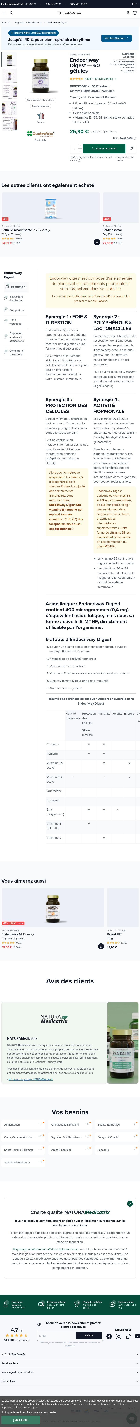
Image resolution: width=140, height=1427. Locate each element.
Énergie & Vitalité (108, 1137)
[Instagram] (118, 1337)
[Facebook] (109, 1337)
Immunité (103, 1150)
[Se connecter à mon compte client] (128, 13)
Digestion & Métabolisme (28, 22)
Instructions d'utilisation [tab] (16, 298)
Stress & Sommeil (61, 1150)
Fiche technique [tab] (15, 321)
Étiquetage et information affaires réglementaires (45, 1249)
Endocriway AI (18, 934)
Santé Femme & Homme (18, 1150)
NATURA (69, 13)
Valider (89, 1335)
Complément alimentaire (40, 100)
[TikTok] (128, 1337)
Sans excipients (40, 106)
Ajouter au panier (105, 148)
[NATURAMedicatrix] (54, 1019)
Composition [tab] (17, 310)
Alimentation (12, 1124)
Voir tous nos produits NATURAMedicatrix (31, 1079)
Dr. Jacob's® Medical (11, 226)
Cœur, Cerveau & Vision (18, 1137)
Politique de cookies (13, 1412)
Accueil (5, 22)
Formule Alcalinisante (26, 230)
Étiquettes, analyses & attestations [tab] (16, 337)
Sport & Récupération (17, 1162)
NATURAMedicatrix (80, 54)
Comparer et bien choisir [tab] (16, 352)
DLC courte (17, 923)
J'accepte (20, 1420)
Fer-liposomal (112, 230)
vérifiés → (110, 78)
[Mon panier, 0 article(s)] (135, 13)
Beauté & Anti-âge (109, 1124)
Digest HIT (114, 934)
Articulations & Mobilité (65, 1124)
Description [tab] (18, 287)
